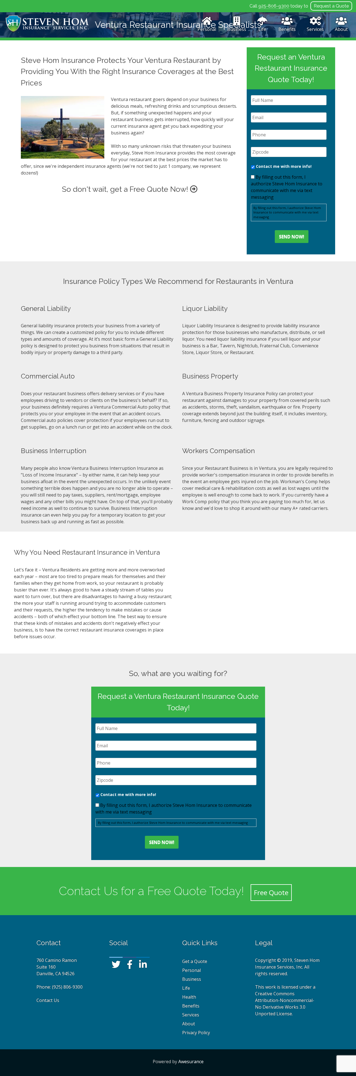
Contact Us (47, 1000)
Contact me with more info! (284, 166)
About (341, 29)
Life (262, 29)
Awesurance (191, 1061)
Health (189, 997)
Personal (206, 29)
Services (315, 29)
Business (236, 29)
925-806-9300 (273, 6)
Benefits (287, 29)
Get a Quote (194, 961)
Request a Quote (331, 6)
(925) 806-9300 (67, 987)
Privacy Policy (196, 1033)
